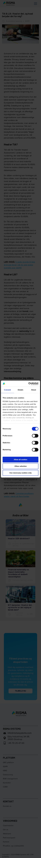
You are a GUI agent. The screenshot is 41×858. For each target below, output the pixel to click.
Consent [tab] (7, 390)
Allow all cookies (20, 459)
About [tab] (33, 390)
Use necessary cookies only (20, 473)
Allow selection (20, 466)
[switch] (35, 436)
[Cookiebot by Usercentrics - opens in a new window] (28, 383)
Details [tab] (20, 390)
